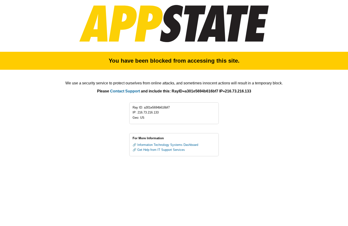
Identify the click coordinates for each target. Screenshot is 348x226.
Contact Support (125, 91)
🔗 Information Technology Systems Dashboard (165, 145)
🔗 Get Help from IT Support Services (159, 150)
